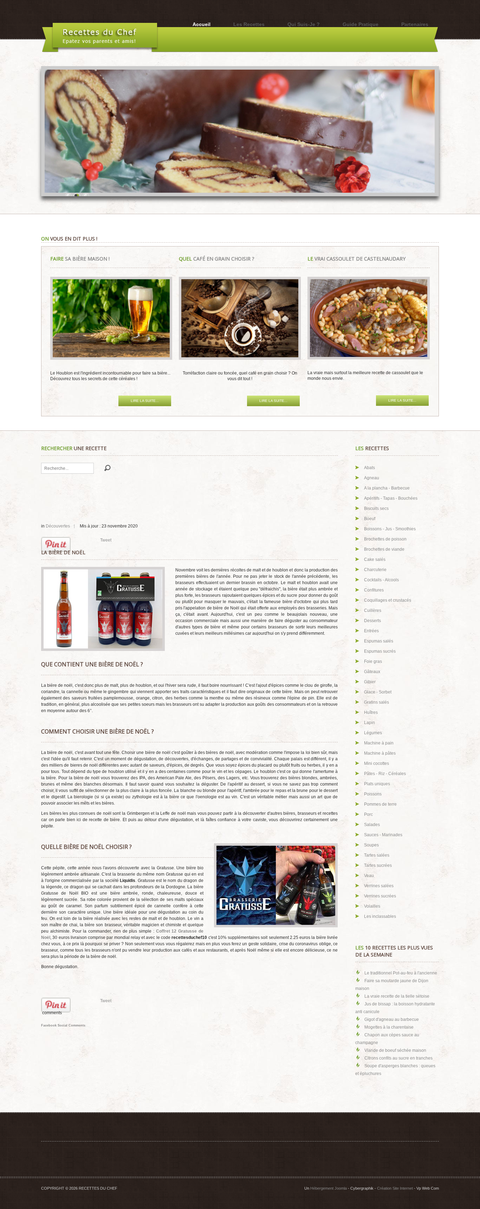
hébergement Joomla (328, 1188)
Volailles (372, 906)
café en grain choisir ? (216, 258)
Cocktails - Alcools (381, 579)
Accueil (201, 24)
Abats (369, 467)
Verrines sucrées (380, 896)
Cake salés (374, 559)
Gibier (370, 681)
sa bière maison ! (80, 258)
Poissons (373, 794)
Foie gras (373, 661)
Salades (372, 824)
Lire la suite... (145, 401)
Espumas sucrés (380, 651)
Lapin (369, 722)
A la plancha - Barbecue (387, 488)
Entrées (371, 630)
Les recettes (249, 24)
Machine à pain (379, 743)
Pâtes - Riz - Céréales (385, 773)
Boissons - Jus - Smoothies (390, 528)
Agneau (371, 477)
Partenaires (414, 24)
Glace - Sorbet (377, 692)
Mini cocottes (376, 763)
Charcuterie (375, 569)
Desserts (372, 620)
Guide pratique (360, 24)
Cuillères (372, 610)
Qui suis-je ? (303, 24)
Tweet (105, 540)
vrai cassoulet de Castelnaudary (356, 258)
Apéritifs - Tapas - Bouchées (390, 498)
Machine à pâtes (380, 753)
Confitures (374, 590)
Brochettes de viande (384, 549)
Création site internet (395, 1188)
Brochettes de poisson (385, 539)
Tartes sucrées (378, 865)
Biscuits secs (376, 508)
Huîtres (371, 712)
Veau (369, 875)
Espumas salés (378, 641)
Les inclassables (380, 916)
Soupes (371, 845)
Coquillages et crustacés (387, 600)
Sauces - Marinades (383, 834)
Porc (368, 814)
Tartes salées (376, 855)
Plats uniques (377, 783)
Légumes (373, 732)
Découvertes (58, 526)
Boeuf (369, 518)
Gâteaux (372, 671)
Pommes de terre (380, 804)
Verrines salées (379, 885)
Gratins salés (376, 702)
